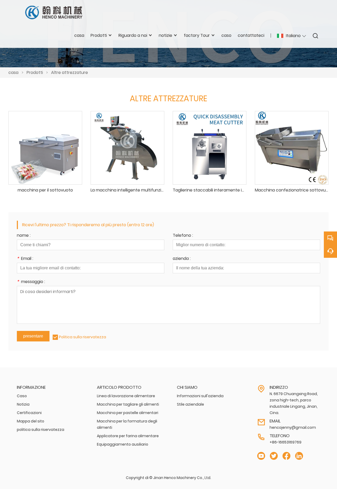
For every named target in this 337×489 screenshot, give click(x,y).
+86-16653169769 (285, 442)
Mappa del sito (30, 421)
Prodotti (35, 72)
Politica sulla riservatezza (82, 337)
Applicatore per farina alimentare (128, 435)
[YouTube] (261, 456)
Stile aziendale (190, 404)
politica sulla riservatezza (40, 429)
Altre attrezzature (69, 72)
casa (13, 72)
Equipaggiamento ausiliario (122, 444)
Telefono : (183, 235)
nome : (24, 235)
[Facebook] (286, 456)
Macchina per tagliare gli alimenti (128, 404)
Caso (22, 396)
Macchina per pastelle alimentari (127, 412)
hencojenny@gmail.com (293, 427)
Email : (25, 258)
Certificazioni (29, 412)
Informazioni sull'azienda (200, 396)
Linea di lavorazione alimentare (126, 396)
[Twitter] (274, 456)
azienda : (182, 258)
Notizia (23, 404)
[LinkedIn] (299, 456)
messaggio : (31, 282)
